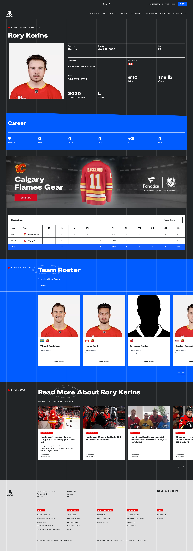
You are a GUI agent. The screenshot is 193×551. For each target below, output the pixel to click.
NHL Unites (139, 526)
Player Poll (41, 522)
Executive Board (73, 518)
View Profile (59, 361)
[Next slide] (183, 372)
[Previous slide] (179, 372)
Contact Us (71, 491)
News (122, 13)
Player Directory (30, 28)
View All (44, 286)
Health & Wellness (104, 518)
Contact (165, 4)
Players (93, 13)
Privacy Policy (130, 540)
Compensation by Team (46, 518)
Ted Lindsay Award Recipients (48, 529)
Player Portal (154, 4)
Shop (173, 4)
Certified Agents (73, 526)
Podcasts (160, 518)
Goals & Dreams (133, 515)
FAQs (69, 529)
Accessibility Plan (103, 540)
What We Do (71, 515)
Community (178, 13)
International (72, 522)
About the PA (108, 13)
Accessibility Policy (117, 540)
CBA (182, 4)
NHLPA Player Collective (156, 13)
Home (14, 28)
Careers (70, 494)
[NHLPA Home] (9, 13)
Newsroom (161, 515)
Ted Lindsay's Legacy (45, 526)
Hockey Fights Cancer (135, 518)
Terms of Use (142, 540)
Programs (135, 13)
